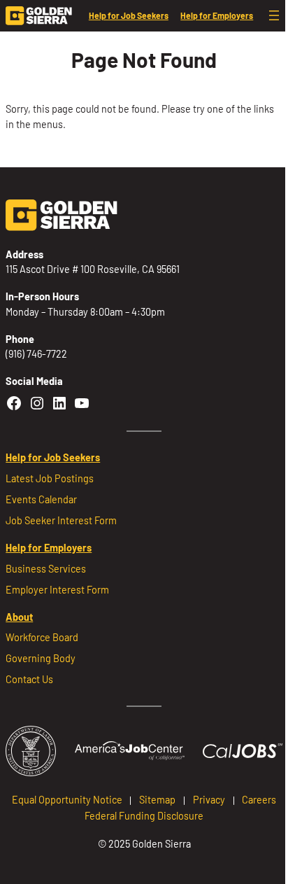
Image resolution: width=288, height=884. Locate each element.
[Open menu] (274, 15)
